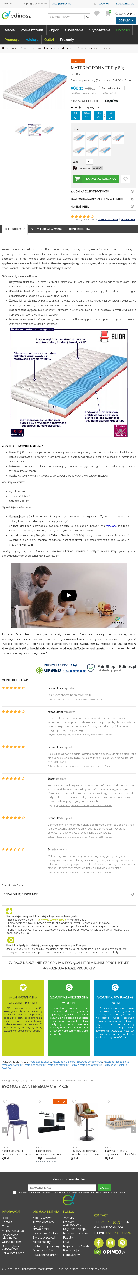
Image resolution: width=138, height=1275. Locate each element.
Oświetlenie (74, 30)
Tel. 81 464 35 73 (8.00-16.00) (32, 4)
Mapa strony (71, 1254)
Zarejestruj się (125, 4)
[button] (87, 17)
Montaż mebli (80, 206)
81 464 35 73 (111, 1222)
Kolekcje (31, 40)
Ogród (54, 30)
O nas (6, 1226)
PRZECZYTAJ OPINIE (108, 219)
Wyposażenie (99, 30)
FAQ (66, 1242)
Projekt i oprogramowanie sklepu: (83, 1269)
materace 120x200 (40, 1061)
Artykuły (68, 1217)
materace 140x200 (12, 1065)
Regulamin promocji (76, 1233)
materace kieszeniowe (116, 1061)
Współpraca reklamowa (10, 1236)
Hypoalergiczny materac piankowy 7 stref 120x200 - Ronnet (84, 735)
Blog (5, 1217)
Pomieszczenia (32, 30)
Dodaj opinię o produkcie (21, 894)
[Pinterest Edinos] (122, 1244)
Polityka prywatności (41, 1228)
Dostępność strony (45, 1254)
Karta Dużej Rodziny (46, 1246)
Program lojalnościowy (72, 1223)
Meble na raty (42, 1242)
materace (111, 525)
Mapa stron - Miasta (76, 1246)
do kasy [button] (124, 20)
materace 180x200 (58, 1065)
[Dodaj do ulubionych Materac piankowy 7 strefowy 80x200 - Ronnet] (125, 179)
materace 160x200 (35, 1065)
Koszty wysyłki (43, 1217)
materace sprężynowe (89, 1061)
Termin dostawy (43, 1222)
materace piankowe (63, 1061)
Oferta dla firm (11, 1242)
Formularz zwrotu (13, 1253)
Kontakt (9, 4)
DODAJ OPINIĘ (128, 219)
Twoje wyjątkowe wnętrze (51, 919)
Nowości (123, 30)
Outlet (49, 40)
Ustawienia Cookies (45, 1233)
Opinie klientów (43, 1250)
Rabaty (68, 1237)
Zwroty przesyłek (44, 1237)
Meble (10, 30)
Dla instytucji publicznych (10, 1247)
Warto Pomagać (13, 1230)
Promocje (12, 40)
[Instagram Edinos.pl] (110, 1244)
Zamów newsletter (69, 1179)
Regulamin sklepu (75, 1229)
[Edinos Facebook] (99, 1244)
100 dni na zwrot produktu (90, 191)
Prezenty (67, 40)
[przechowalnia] (99, 13)
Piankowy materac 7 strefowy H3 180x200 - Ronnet (79, 699)
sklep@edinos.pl (61, 4)
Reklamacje (71, 1250)
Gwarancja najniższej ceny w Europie (97, 199)
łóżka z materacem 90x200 (86, 1065)
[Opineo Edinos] (109, 1252)
